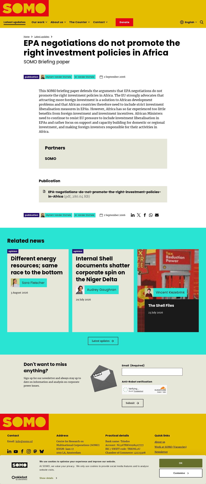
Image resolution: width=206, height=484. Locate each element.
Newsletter (161, 451)
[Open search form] (202, 22)
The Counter (78, 22)
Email (133, 365)
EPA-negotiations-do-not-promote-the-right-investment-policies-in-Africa (104, 194)
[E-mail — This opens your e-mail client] (157, 215)
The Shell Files (161, 305)
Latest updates (14, 22)
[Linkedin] (9, 451)
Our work (38, 22)
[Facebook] (22, 451)
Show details (46, 478)
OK (180, 463)
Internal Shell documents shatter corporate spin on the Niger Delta (103, 269)
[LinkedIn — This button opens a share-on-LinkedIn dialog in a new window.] (133, 215)
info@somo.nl (24, 441)
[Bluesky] (42, 451)
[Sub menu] (46, 22)
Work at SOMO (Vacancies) (171, 446)
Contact (99, 22)
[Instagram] (29, 451)
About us (57, 22)
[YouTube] (16, 452)
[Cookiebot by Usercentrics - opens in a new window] (19, 478)
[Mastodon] (35, 451)
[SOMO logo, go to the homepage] (24, 8)
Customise (179, 473)
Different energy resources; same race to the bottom (37, 265)
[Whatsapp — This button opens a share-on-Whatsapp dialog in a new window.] (151, 215)
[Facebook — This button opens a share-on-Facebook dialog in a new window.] (145, 215)
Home (27, 36)
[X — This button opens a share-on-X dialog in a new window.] (139, 215)
